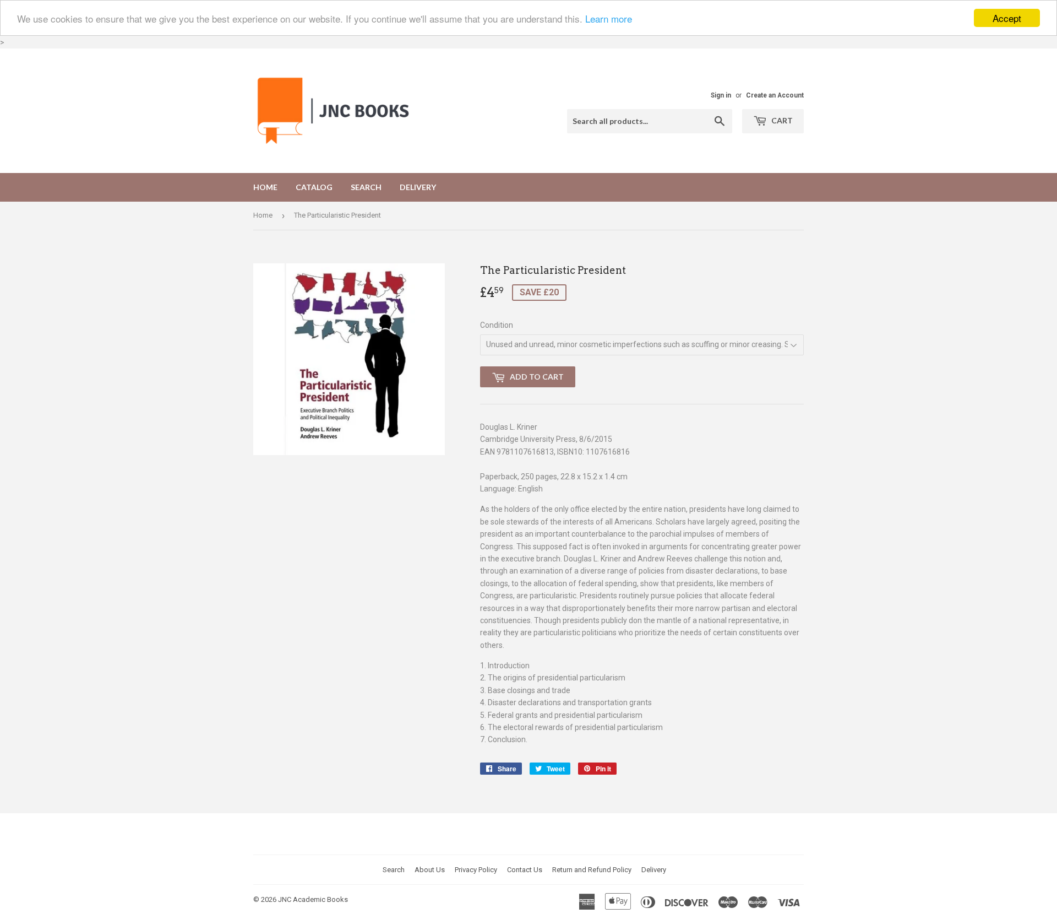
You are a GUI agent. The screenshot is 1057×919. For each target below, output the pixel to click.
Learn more (608, 18)
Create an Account (775, 95)
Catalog (314, 187)
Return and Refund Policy (591, 870)
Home (265, 187)
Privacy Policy (476, 870)
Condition (496, 325)
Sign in (721, 95)
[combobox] (649, 121)
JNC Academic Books (313, 899)
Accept (1007, 18)
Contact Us (524, 870)
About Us (430, 870)
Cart (781, 120)
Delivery (418, 187)
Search (366, 187)
